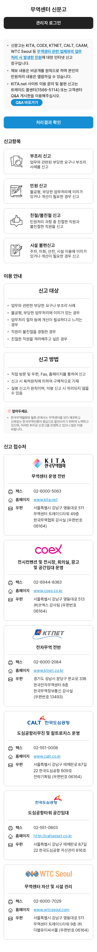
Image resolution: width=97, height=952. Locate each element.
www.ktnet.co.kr (48, 670)
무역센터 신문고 (49, 9)
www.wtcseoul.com (51, 909)
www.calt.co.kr (47, 756)
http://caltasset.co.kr (53, 836)
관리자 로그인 (48, 22)
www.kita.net (46, 499)
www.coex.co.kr (48, 590)
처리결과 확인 (48, 122)
